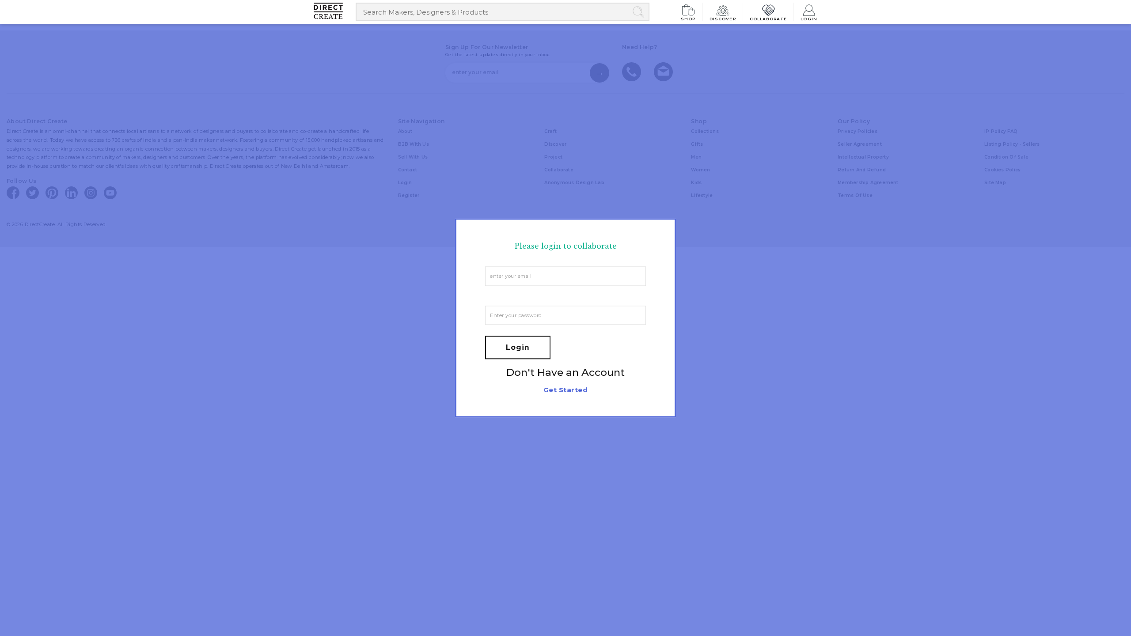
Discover (723, 18)
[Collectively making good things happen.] (335, 12)
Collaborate (768, 18)
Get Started (565, 390)
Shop (688, 18)
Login (809, 18)
